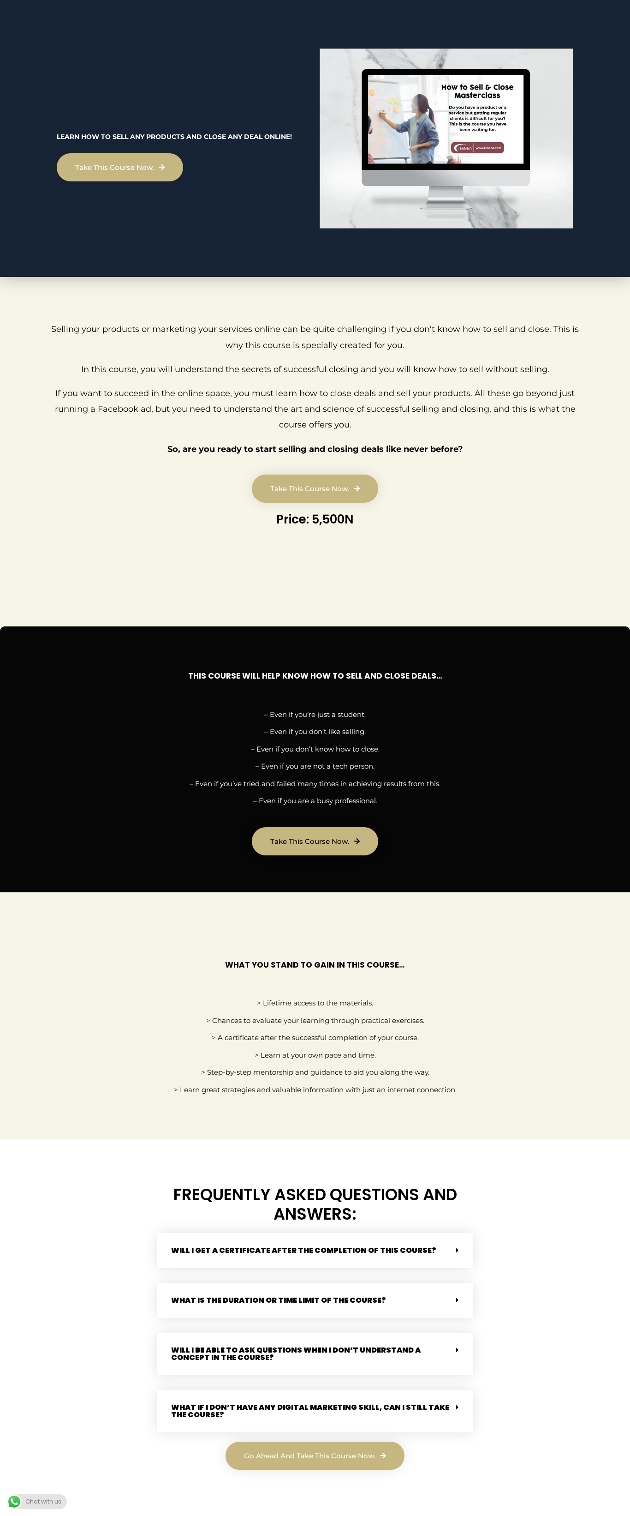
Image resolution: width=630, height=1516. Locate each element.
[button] (315, 1250)
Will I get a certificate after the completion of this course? (303, 1250)
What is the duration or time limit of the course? (278, 1300)
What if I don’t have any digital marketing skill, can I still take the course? (310, 1411)
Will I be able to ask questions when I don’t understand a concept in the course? (296, 1354)
